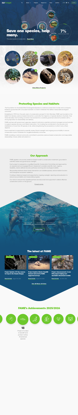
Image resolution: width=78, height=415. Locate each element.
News (51, 2)
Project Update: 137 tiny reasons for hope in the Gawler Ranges (15, 272)
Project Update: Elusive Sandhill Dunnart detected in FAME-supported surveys (38, 273)
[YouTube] (66, 2)
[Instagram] (64, 2)
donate (74, 2)
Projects (36, 2)
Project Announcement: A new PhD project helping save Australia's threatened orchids (61, 273)
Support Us (43, 2)
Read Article (8, 278)
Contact (57, 2)
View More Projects (39, 87)
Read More (30, 39)
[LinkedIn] (68, 2)
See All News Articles (39, 283)
